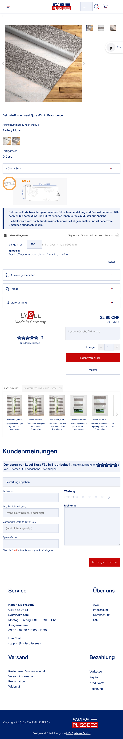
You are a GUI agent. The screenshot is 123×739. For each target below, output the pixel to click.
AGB (96, 604)
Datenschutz (101, 615)
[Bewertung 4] (96, 497)
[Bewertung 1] (76, 497)
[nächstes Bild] (84, 63)
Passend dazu (12, 388)
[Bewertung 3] (89, 497)
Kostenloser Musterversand (26, 671)
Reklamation (16, 681)
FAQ (95, 620)
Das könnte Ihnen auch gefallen (43, 388)
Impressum (100, 609)
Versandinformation (21, 676)
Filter (119, 47)
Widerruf (14, 686)
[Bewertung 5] (102, 497)
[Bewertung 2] (83, 497)
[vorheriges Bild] (3, 63)
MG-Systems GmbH (78, 733)
